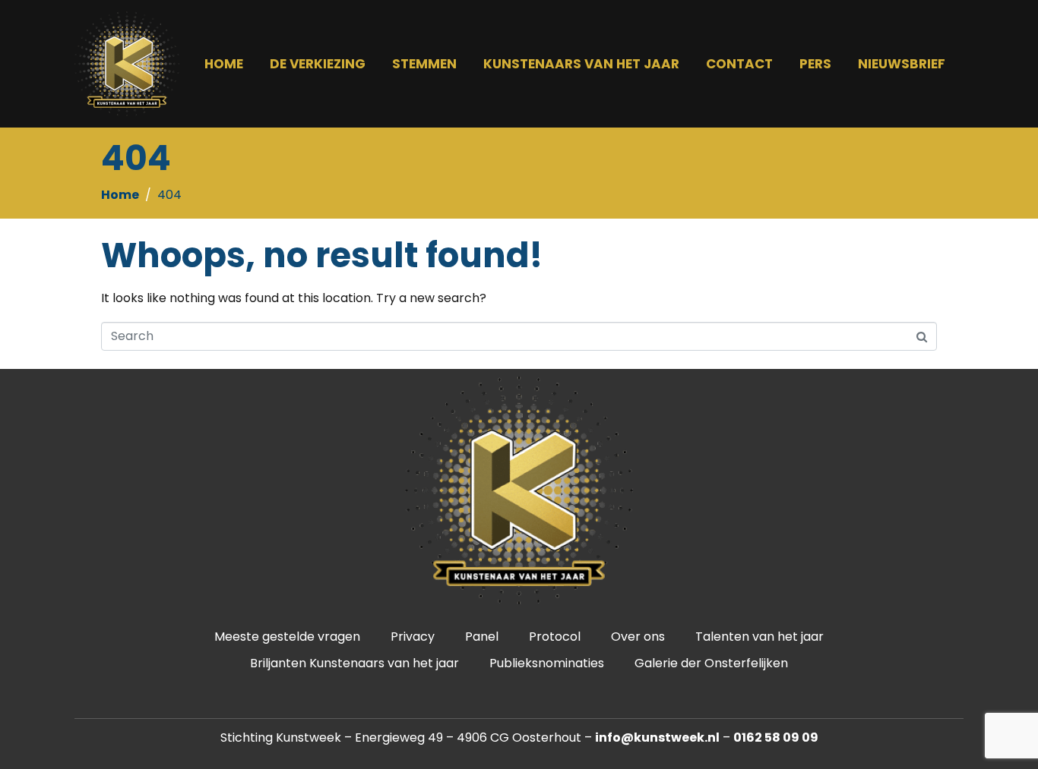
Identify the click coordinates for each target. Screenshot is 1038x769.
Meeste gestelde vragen (287, 636)
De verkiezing (318, 64)
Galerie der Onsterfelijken (711, 663)
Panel (481, 636)
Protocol (555, 636)
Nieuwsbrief (901, 64)
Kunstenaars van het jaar (581, 64)
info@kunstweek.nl (657, 737)
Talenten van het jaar (759, 636)
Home (223, 64)
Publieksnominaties (546, 663)
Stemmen (424, 64)
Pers (815, 64)
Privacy (413, 636)
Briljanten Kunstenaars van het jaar (354, 663)
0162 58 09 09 (775, 737)
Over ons (638, 636)
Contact (739, 64)
